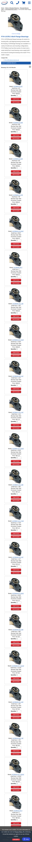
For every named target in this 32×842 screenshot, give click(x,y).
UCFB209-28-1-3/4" (18, 702)
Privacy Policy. (19, 832)
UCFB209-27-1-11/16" (18, 666)
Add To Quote (16, 102)
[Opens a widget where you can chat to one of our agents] (26, 839)
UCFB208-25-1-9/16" (18, 593)
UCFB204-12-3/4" (18, 159)
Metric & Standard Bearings (12, 8)
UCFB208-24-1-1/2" (18, 557)
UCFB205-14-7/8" (18, 195)
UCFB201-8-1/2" (18, 86)
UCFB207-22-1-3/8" (18, 485)
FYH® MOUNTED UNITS (11, 9)
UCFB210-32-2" (18, 810)
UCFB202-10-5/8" (18, 122)
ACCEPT (16, 839)
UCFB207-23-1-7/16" (18, 521)
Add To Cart (16, 99)
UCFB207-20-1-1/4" (18, 412)
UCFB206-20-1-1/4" (18, 376)
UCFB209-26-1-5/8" (18, 629)
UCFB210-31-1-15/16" (17, 774)
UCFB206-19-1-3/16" (18, 340)
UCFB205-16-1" (18, 267)
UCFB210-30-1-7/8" (18, 738)
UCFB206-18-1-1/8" (18, 303)
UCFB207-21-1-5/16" (18, 448)
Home (2, 8)
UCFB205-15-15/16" (18, 231)
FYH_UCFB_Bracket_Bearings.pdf (11, 60)
